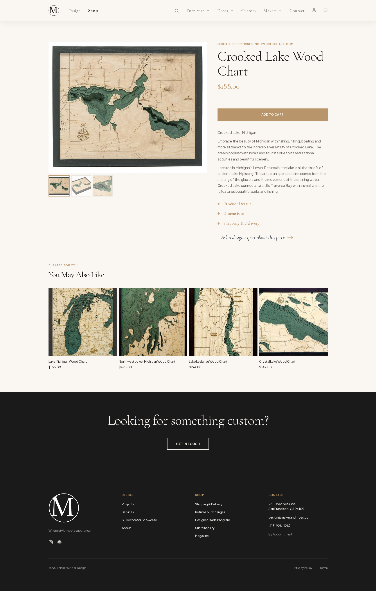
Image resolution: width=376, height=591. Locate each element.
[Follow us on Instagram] (51, 542)
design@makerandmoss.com (289, 517)
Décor (223, 11)
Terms (324, 567)
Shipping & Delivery (209, 504)
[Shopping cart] (325, 10)
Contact (297, 11)
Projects (128, 504)
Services (128, 512)
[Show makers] (280, 10)
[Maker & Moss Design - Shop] (54, 10)
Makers (270, 11)
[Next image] (199, 107)
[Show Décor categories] (232, 10)
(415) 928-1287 (279, 526)
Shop (93, 11)
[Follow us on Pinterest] (59, 542)
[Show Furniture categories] (208, 10)
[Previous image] (56, 107)
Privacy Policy (303, 567)
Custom (248, 11)
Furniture (195, 11)
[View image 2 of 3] (81, 185)
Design (74, 11)
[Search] (177, 11)
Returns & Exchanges (210, 512)
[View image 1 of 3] (59, 185)
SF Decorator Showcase (139, 520)
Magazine (202, 536)
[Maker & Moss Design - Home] (78, 508)
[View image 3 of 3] (103, 185)
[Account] (314, 10)
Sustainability (205, 528)
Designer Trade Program (212, 520)
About (126, 528)
